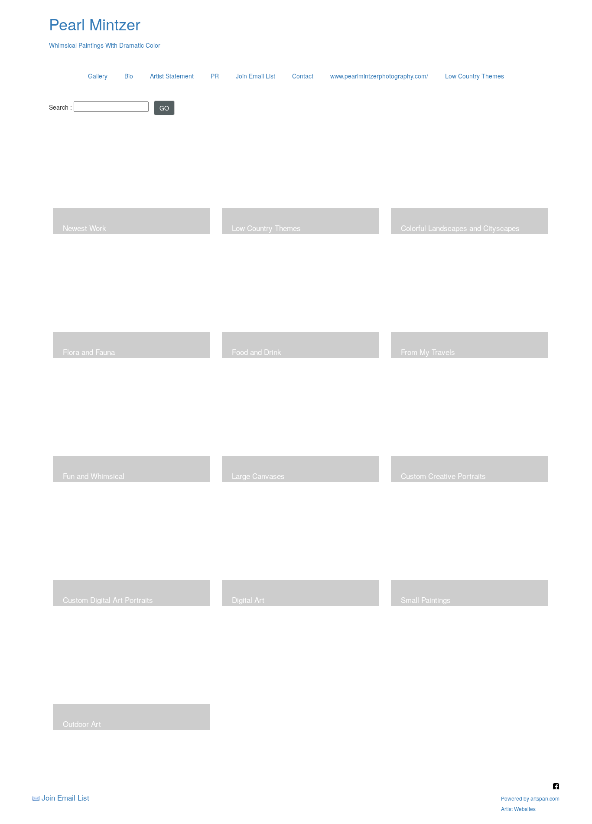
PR (215, 76)
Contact (302, 76)
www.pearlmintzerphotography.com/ (379, 76)
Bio (128, 76)
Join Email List (255, 76)
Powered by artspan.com (530, 798)
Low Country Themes (474, 76)
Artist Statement (172, 76)
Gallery (97, 76)
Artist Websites (518, 808)
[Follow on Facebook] (556, 787)
